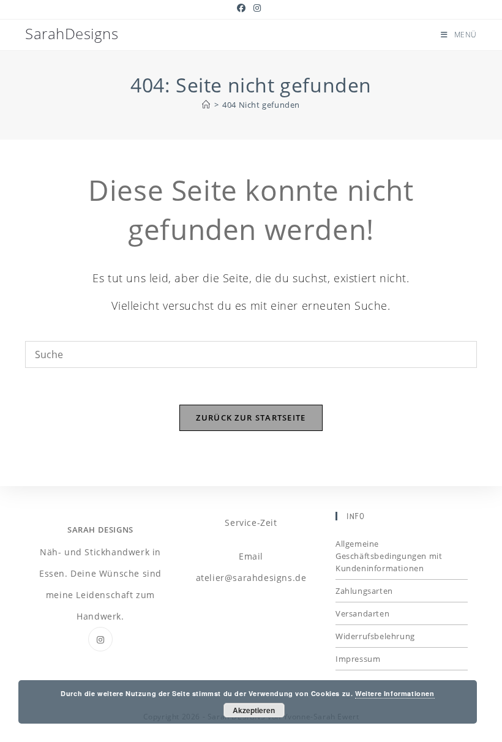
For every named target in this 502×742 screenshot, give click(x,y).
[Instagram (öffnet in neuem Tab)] (257, 7)
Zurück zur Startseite (250, 417)
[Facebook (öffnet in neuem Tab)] (243, 7)
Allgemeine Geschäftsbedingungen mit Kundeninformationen (388, 556)
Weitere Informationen (395, 693)
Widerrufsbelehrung (375, 636)
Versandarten (362, 613)
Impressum (357, 658)
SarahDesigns (71, 33)
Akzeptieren (254, 710)
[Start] (206, 104)
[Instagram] (100, 639)
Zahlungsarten (364, 590)
